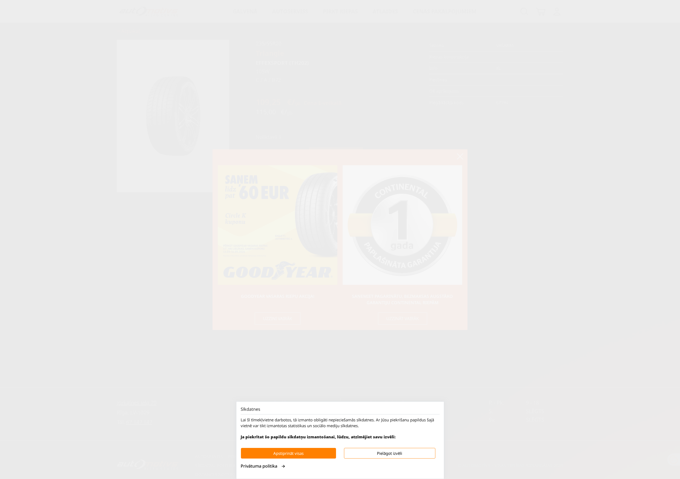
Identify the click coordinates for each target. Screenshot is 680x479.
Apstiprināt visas (288, 453)
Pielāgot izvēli (389, 453)
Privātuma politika (259, 466)
